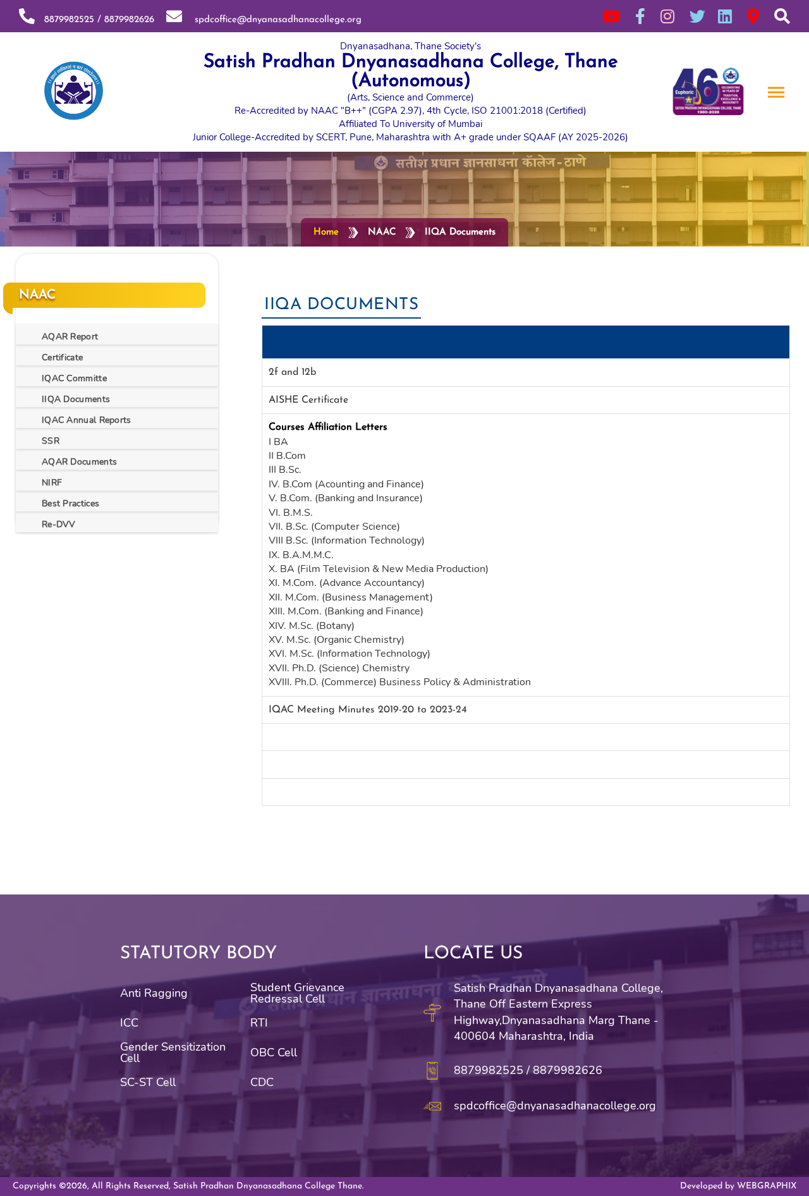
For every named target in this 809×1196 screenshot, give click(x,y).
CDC (262, 1082)
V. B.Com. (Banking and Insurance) (346, 498)
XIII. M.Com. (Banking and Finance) (346, 611)
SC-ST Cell (148, 1082)
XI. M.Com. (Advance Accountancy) (347, 583)
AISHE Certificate (308, 400)
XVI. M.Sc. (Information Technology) (349, 654)
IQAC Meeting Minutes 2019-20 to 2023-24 (368, 710)
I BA (278, 442)
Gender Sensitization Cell (173, 1052)
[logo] (69, 92)
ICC (129, 1022)
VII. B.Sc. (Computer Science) (334, 527)
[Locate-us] (753, 16)
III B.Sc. (285, 470)
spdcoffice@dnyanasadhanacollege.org (273, 20)
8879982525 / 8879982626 (96, 20)
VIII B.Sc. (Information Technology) (347, 540)
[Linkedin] (725, 16)
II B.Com (287, 456)
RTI (259, 1022)
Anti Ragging (154, 993)
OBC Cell (273, 1052)
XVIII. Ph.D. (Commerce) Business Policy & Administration (400, 682)
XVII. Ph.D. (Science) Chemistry (339, 668)
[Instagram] (667, 16)
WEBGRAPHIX (766, 1186)
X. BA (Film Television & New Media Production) (379, 569)
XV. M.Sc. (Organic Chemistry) (336, 640)
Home (326, 232)
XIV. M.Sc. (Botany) (312, 626)
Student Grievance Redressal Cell (297, 993)
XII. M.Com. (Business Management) (351, 597)
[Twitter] (697, 16)
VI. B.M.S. (291, 513)
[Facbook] (640, 16)
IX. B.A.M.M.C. (301, 555)
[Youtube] (611, 16)
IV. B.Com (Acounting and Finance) (346, 484)
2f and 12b (292, 372)
